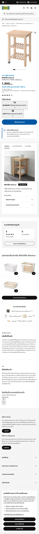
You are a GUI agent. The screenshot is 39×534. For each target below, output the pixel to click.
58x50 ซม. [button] (18, 80)
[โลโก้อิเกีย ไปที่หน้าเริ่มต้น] (5, 8)
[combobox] (19, 13)
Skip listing (5, 397)
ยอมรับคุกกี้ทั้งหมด (19, 519)
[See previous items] (4, 399)
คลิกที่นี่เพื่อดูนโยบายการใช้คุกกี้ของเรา (14, 514)
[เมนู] (35, 8)
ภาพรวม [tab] (7, 146)
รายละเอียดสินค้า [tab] (17, 146)
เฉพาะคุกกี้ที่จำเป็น (19, 524)
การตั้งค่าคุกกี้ (19, 528)
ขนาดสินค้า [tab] (28, 146)
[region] (19, 48)
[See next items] (4, 403)
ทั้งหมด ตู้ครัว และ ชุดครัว (25, 321)
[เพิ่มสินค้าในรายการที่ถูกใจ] (35, 33)
